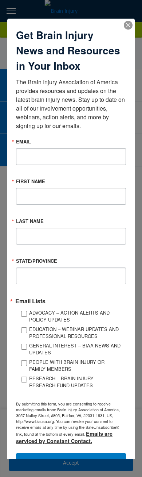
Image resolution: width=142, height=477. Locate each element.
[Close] (128, 24)
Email (23, 141)
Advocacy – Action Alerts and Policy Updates (69, 316)
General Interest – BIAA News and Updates (75, 349)
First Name (30, 180)
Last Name (30, 220)
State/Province (36, 260)
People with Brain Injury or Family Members (66, 365)
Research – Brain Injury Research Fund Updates (61, 381)
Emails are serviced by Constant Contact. (64, 437)
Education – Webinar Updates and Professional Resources (74, 332)
